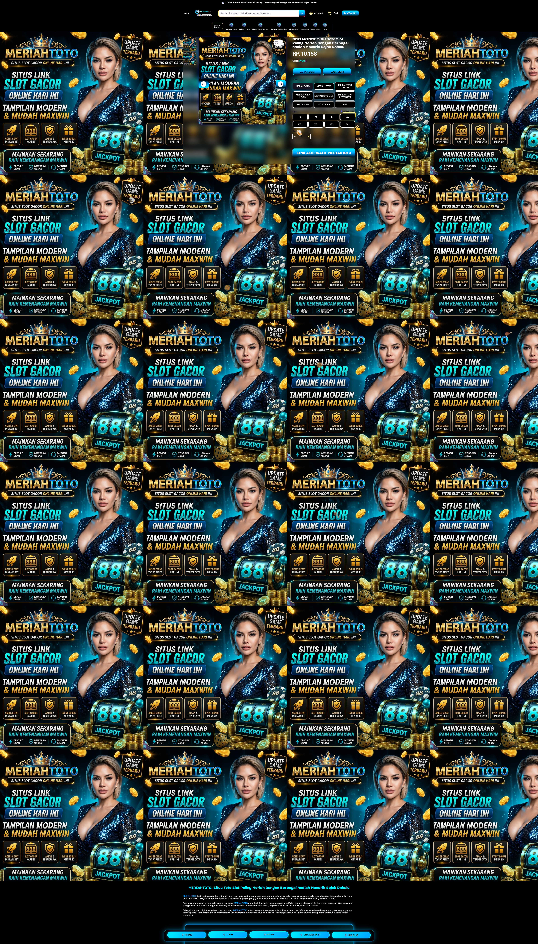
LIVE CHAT (353, 936)
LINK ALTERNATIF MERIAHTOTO (324, 153)
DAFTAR (271, 935)
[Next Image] (281, 84)
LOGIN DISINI (337, 72)
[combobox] (258, 13)
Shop (187, 13)
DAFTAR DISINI (307, 72)
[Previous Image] (204, 84)
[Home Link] (203, 13)
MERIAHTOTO (190, 896)
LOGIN (230, 935)
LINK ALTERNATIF (312, 935)
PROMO (189, 934)
